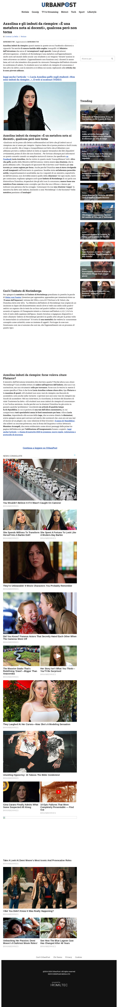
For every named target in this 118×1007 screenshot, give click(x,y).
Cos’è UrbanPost (43, 957)
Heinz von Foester (13, 297)
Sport (82, 11)
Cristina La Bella (11, 36)
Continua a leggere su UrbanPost (40, 447)
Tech (73, 11)
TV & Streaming (50, 11)
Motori (64, 11)
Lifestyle (91, 11)
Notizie (25, 11)
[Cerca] (112, 58)
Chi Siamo (57, 957)
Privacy (68, 957)
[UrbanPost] (59, 4)
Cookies (78, 957)
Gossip (35, 11)
